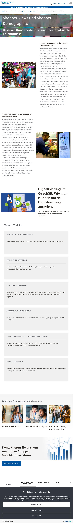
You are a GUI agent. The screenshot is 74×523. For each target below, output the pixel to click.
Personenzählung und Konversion (57, 428)
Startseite (4, 11)
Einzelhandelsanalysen (36, 426)
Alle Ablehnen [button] (36, 516)
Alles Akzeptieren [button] (36, 504)
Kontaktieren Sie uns (60, 3)
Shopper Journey (32, 11)
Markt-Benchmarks (11, 426)
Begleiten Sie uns (43, 482)
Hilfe (57, 482)
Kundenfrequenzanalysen (18, 11)
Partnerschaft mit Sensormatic (27, 483)
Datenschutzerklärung (8, 521)
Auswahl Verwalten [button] (36, 510)
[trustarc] (67, 521)
